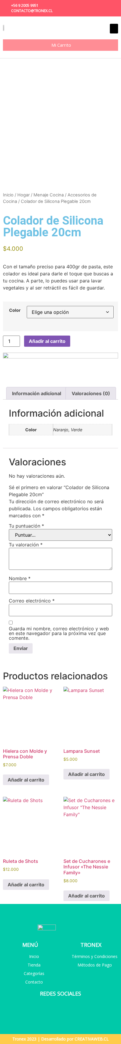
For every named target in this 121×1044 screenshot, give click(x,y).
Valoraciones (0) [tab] (91, 393)
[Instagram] (107, 5)
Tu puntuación (26, 525)
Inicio (8, 195)
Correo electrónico (32, 600)
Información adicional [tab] (36, 393)
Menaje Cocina (48, 195)
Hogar (23, 195)
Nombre (20, 578)
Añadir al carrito (47, 341)
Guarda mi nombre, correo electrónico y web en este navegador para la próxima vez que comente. (59, 633)
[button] (114, 28)
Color (15, 310)
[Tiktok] (115, 5)
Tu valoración (26, 544)
